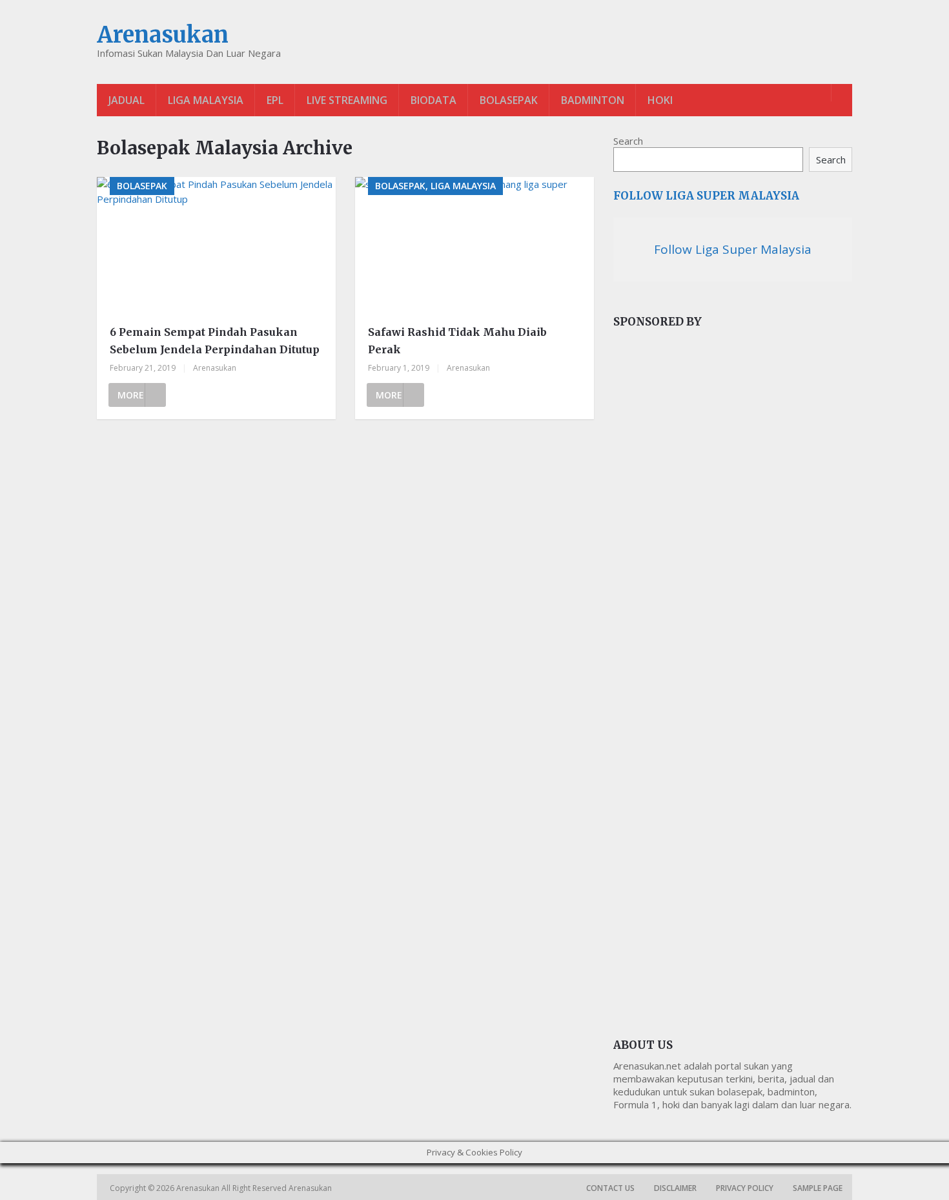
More (130, 395)
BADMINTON (592, 100)
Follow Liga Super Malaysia (706, 196)
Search (628, 140)
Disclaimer (675, 1188)
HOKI (660, 100)
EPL (275, 100)
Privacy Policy (744, 1188)
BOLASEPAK (509, 100)
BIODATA (433, 100)
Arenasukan (163, 35)
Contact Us (610, 1188)
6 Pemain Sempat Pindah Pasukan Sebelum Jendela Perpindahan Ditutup (215, 341)
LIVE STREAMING (347, 100)
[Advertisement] (710, 555)
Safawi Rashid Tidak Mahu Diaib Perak (457, 341)
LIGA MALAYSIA (205, 100)
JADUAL (126, 100)
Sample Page (817, 1188)
